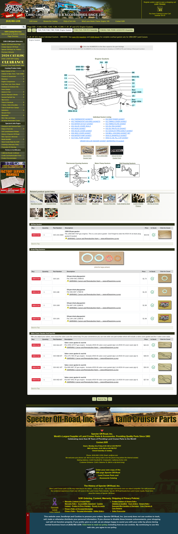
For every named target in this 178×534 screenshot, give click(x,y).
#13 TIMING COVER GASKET (116, 121)
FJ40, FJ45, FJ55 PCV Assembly (85, 30)
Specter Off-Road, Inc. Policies (11, 49)
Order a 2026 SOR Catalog (10, 59)
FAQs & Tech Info (7, 129)
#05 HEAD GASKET (78, 128)
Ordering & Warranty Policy (10, 144)
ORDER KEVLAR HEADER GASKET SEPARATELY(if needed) (102, 141)
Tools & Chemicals (7, 102)
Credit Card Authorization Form (11, 155)
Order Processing (118, 511)
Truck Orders (133, 504)
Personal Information (84, 511)
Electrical (4, 79)
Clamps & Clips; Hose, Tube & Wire (13, 74)
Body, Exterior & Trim (8, 71)
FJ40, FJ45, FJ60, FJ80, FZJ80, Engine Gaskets (54, 30)
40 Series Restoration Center (11, 120)
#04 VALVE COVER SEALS (81, 126)
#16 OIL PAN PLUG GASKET (116, 128)
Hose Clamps (6, 89)
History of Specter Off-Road (10, 134)
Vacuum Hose (6, 113)
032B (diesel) (95, 37)
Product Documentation (9, 158)
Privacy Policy (70, 511)
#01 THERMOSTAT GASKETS (82, 119)
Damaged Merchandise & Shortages (125, 506)
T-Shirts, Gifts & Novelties (10, 105)
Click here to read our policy (95, 525)
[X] (102, 531)
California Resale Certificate (10, 153)
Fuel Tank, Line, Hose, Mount (11, 84)
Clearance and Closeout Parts (11, 126)
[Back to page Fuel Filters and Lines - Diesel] (29, 30)
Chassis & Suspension (9, 76)
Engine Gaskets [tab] (34, 40)
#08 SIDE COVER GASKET (81, 133)
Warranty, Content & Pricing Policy (77, 501)
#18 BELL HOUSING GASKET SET (118, 133)
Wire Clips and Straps (8, 118)
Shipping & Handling (119, 504)
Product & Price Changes (81, 506)
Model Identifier (6, 139)
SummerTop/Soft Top (8, 97)
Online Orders (99, 511)
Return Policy (144, 504)
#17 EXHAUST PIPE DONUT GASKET (119, 131)
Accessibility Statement (87, 504)
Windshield (5, 115)
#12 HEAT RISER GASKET (115, 119)
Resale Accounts (98, 506)
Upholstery (5, 110)
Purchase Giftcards (8, 52)
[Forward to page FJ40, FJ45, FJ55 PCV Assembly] (34, 30)
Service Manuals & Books (10, 94)
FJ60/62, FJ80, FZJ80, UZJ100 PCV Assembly (116, 30)
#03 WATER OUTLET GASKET (82, 124)
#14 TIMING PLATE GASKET (116, 124)
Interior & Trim (6, 92)
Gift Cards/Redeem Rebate (10, 131)
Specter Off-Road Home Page (11, 44)
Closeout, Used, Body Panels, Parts (13, 65)
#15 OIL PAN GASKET (113, 126)
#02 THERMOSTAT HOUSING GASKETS (85, 121)
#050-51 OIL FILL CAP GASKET (117, 138)
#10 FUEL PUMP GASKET (80, 138)
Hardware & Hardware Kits (10, 87)
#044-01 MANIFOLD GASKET (116, 135)
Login (156, 4)
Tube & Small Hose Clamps (10, 107)
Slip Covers (5, 100)
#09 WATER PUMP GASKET (81, 135)
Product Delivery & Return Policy (124, 501)
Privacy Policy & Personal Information (79, 509)
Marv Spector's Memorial (9, 136)
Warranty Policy (71, 504)
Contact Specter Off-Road (10, 47)
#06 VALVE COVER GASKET (81, 131)
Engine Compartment (8, 81)
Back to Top (102, 399)
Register (162, 4)
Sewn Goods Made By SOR (10, 142)
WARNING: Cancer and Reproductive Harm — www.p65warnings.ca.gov (93, 239)
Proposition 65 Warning (9, 147)
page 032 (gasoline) (79, 37)
